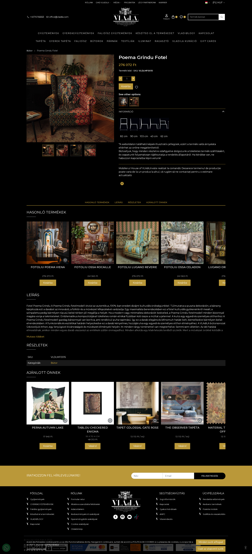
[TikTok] (136, 517)
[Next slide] (222, 253)
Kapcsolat (206, 33)
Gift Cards (208, 41)
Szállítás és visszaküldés (214, 514)
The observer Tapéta (182, 427)
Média (116, 2)
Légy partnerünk (147, 2)
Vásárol (93, 446)
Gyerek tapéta (60, 41)
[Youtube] (129, 517)
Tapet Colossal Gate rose (137, 427)
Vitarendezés (166, 519)
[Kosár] (174, 17)
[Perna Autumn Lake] (48, 403)
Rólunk (89, 2)
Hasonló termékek (97, 202)
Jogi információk (167, 499)
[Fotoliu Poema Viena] (123, 101)
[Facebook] (115, 517)
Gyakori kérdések (168, 509)
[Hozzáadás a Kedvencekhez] (136, 87)
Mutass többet (35, 336)
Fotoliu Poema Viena (48, 267)
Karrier (163, 2)
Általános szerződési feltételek (85, 504)
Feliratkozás (209, 476)
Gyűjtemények (48, 33)
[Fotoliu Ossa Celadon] (182, 243)
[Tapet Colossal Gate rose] (137, 403)
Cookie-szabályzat (80, 524)
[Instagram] (122, 517)
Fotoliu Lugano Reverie (137, 267)
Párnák (112, 41)
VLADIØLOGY (186, 33)
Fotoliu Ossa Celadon (182, 267)
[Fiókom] (166, 17)
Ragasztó (162, 41)
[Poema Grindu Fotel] (134, 101)
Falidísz (80, 41)
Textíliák (128, 41)
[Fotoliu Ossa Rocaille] (92, 243)
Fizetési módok (210, 509)
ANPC (162, 514)
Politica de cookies (143, 542)
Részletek (134, 202)
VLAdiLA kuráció (184, 41)
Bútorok (96, 41)
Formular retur (78, 499)
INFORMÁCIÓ (126, 111)
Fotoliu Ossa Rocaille (92, 267)
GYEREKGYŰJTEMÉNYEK (78, 33)
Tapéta (41, 41)
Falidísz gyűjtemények (115, 33)
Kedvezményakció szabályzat (85, 514)
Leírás (119, 202)
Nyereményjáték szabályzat (84, 519)
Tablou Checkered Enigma (92, 429)
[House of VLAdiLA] (126, 17)
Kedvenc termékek (212, 504)
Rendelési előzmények (214, 499)
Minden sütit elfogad (211, 542)
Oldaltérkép (77, 529)
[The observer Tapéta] (182, 403)
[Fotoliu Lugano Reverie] (137, 243)
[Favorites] (183, 17)
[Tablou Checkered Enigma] (92, 403)
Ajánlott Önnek (156, 202)
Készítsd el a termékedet (155, 33)
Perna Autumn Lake (48, 427)
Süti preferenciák (36, 549)
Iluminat (144, 41)
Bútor (30, 50)
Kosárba (126, 86)
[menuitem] (48, 150)
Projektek (129, 2)
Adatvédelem (77, 509)
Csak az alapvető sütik (211, 548)
